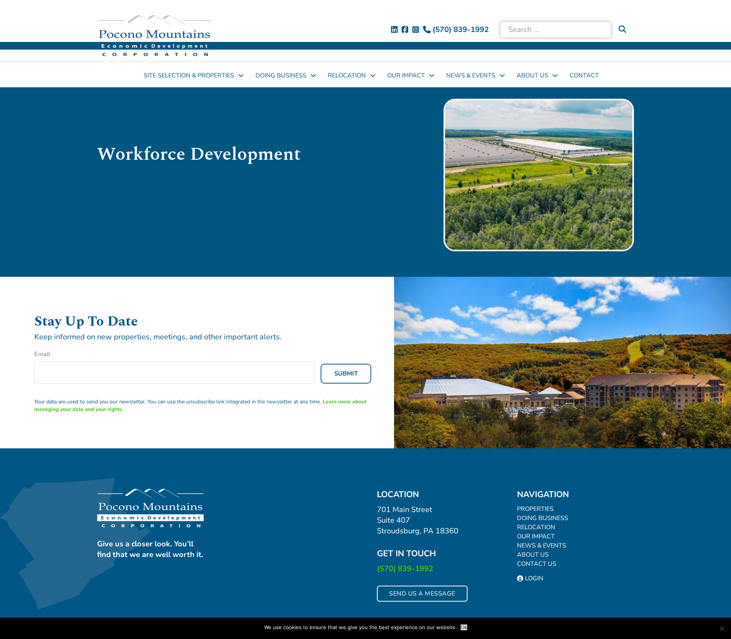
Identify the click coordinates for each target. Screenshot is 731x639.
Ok (464, 627)
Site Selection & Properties (189, 75)
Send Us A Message (422, 593)
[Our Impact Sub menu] (432, 75)
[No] (721, 628)
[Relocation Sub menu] (373, 75)
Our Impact (406, 75)
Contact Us (536, 564)
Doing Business (280, 75)
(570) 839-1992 (405, 569)
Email (42, 354)
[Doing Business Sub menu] (313, 75)
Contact (584, 75)
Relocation (347, 75)
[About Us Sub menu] (555, 75)
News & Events (470, 75)
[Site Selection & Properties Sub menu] (241, 75)
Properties (535, 509)
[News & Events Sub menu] (502, 75)
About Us (532, 75)
